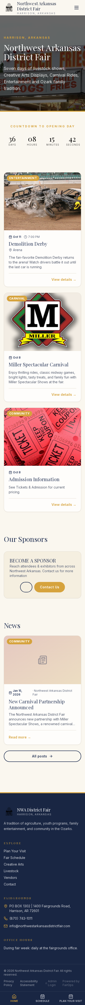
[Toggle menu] (76, 7)
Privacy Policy (9, 983)
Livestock (11, 871)
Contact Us (50, 587)
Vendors (10, 878)
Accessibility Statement (29, 983)
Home (14, 1001)
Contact (10, 884)
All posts (39, 756)
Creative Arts (14, 864)
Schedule (43, 1001)
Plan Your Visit (15, 851)
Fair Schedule (14, 858)
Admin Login (52, 983)
